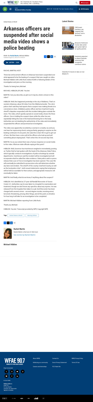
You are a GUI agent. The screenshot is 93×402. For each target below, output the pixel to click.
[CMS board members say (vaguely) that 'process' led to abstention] (68, 30)
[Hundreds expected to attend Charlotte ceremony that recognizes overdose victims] (68, 59)
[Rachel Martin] (8, 233)
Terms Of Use (76, 362)
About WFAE (36, 358)
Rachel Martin (14, 56)
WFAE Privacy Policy (77, 358)
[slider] (13, 9)
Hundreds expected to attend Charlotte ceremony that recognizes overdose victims (81, 60)
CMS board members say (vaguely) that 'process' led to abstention (80, 31)
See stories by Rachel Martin (24, 235)
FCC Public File (56, 366)
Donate (85, 3)
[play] (5, 9)
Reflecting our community (40, 362)
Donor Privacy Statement (59, 362)
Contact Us (55, 358)
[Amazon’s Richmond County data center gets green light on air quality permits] (68, 46)
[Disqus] (46, 281)
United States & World (10, 22)
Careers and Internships (40, 366)
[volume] (10, 9)
